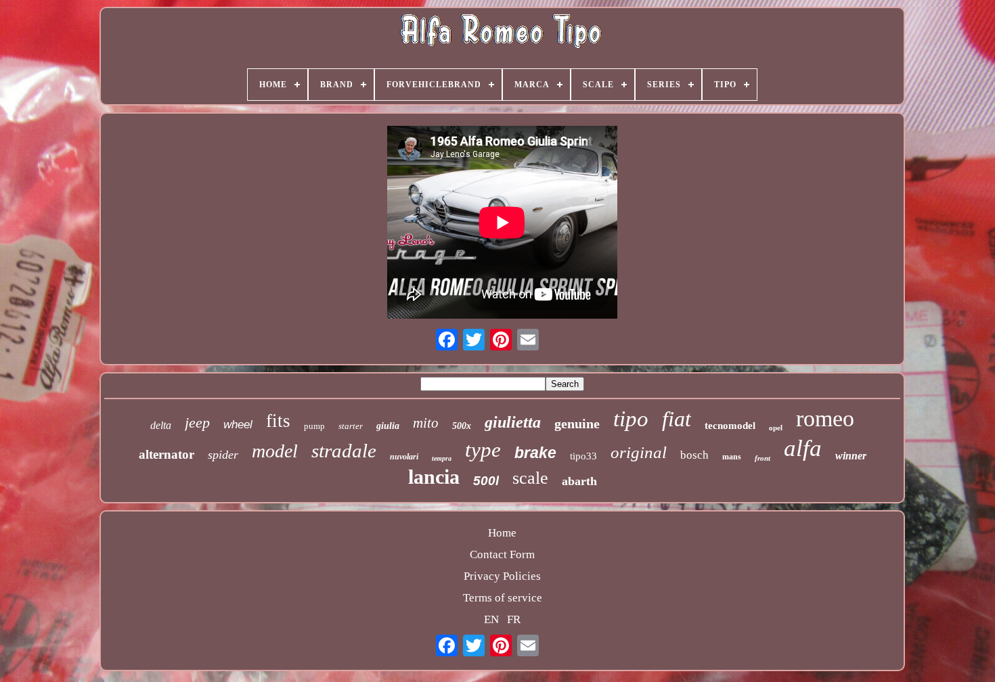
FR (514, 619)
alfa (803, 448)
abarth (579, 481)
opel (775, 428)
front (762, 458)
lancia (434, 476)
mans (731, 456)
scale (530, 478)
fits (278, 421)
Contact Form (502, 554)
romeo (825, 418)
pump (314, 426)
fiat (676, 419)
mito (426, 423)
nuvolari (404, 456)
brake (535, 452)
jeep (197, 422)
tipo (630, 419)
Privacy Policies (502, 576)
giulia (387, 426)
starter (350, 426)
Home (502, 532)
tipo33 (583, 456)
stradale (343, 450)
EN (491, 619)
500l (486, 481)
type (483, 449)
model (275, 450)
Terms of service (502, 597)
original (639, 452)
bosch (694, 455)
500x (461, 426)
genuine (577, 423)
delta (160, 425)
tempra (441, 458)
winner (850, 455)
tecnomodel (730, 425)
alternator (166, 454)
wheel (237, 424)
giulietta (513, 422)
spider (223, 454)
